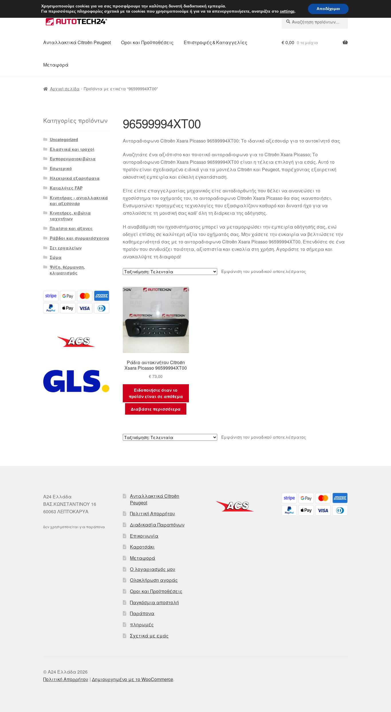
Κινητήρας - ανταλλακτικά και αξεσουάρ (79, 200)
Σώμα (56, 257)
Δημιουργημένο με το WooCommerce (132, 679)
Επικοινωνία (144, 535)
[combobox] (315, 22)
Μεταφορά (55, 64)
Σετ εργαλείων (66, 248)
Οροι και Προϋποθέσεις (147, 42)
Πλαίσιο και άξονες (71, 228)
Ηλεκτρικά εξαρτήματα (75, 178)
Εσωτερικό (61, 168)
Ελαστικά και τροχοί (72, 149)
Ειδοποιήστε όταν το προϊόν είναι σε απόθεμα (156, 393)
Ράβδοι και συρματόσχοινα (79, 238)
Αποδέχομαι (328, 8)
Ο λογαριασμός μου (152, 569)
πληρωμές (142, 624)
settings (287, 11)
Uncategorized (64, 139)
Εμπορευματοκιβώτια (73, 158)
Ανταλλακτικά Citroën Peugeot (77, 42)
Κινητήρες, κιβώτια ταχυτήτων (70, 215)
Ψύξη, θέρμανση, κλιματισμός (67, 270)
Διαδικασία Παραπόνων (157, 524)
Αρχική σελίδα (65, 88)
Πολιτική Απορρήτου (152, 513)
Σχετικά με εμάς (149, 635)
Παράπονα (142, 613)
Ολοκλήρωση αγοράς (154, 580)
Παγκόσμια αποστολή (154, 602)
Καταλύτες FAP (66, 188)
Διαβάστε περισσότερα (156, 409)
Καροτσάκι (142, 546)
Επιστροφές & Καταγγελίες (215, 42)
